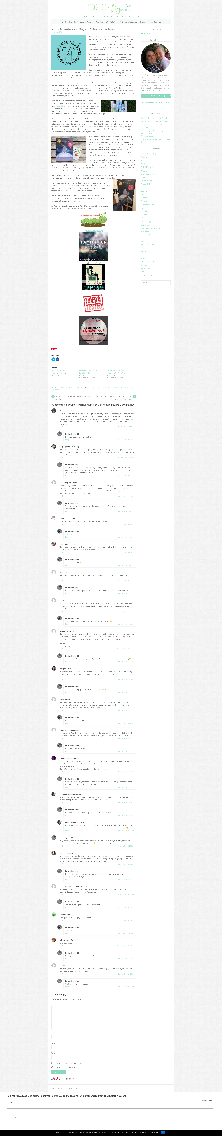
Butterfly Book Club (148, 177)
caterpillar (93, 388)
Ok (163, 1133)
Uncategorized (146, 275)
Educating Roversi (67, 544)
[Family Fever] (93, 315)
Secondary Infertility (148, 261)
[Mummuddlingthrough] (94, 231)
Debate (143, 187)
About (64, 22)
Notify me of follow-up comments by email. (69, 1063)
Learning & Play (146, 215)
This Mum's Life (66, 411)
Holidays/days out (147, 204)
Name (53, 1033)
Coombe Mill (65, 915)
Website (54, 1053)
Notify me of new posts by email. (65, 1067)
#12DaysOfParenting (148, 153)
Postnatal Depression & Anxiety (80, 22)
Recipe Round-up (147, 244)
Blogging (144, 170)
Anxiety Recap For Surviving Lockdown (155, 121)
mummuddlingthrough (69, 758)
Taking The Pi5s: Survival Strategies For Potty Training (117, 372)
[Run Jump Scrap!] (94, 263)
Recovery (144, 251)
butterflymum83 (72, 434)
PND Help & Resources (128, 22)
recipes (143, 248)
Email (53, 1043)
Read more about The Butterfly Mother (156, 95)
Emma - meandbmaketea (70, 794)
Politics (143, 238)
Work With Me (111, 22)
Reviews (77, 388)
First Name (11, 1117)
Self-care (144, 265)
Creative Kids (145, 184)
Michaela (63, 572)
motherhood (102, 388)
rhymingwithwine (67, 631)
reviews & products (115, 388)
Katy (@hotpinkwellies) (69, 447)
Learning (144, 211)
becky (62, 966)
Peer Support (146, 234)
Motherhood (145, 225)
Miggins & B (79, 83)
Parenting (99, 22)
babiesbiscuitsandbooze (70, 730)
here (79, 201)
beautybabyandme (67, 518)
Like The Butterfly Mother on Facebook (155, 103)
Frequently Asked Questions (150, 22)
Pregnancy (144, 241)
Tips (142, 272)
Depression (145, 191)
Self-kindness (146, 268)
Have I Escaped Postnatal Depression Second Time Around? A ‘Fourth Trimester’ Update (155, 133)
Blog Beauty (75, 1088)
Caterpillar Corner (66, 388)
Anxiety (143, 164)
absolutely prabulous (68, 483)
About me (144, 157)
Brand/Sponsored (147, 174)
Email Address (12, 1103)
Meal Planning (146, 221)
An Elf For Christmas (58, 371)
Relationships (146, 255)
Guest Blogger (146, 201)
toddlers (126, 388)
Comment (55, 1004)
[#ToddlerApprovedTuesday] (93, 345)
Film (142, 194)
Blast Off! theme (63, 106)
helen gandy (65, 699)
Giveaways (144, 198)
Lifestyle (144, 218)
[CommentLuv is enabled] (63, 1080)
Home (143, 208)
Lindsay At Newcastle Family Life (73, 886)
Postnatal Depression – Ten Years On (154, 118)
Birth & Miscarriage (148, 167)
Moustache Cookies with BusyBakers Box (88, 372)
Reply (61, 427)
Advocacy (144, 160)
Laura (62, 600)
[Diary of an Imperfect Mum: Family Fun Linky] (93, 260)
